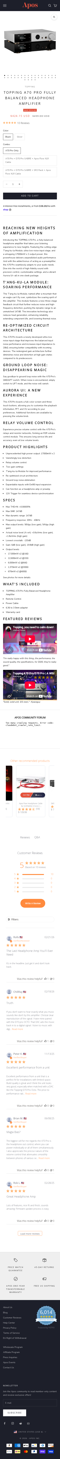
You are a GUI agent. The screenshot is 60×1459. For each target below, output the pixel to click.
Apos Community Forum (30, 717)
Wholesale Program (13, 1347)
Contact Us (8, 1367)
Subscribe (15, 1412)
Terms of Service (11, 1333)
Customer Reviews (12, 1317)
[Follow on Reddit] (20, 1423)
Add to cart (30, 195)
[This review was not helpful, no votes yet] (51, 979)
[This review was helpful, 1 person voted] (45, 979)
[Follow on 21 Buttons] (28, 1423)
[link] (46, 1318)
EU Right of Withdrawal (14, 1338)
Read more (17, 1029)
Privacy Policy (9, 1327)
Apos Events (9, 1362)
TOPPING (30, 86)
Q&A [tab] (37, 837)
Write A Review (33, 903)
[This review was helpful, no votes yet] (45, 1105)
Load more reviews (30, 1233)
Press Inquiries (10, 1357)
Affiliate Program (11, 1352)
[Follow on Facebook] (4, 1423)
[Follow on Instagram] (12, 1423)
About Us (7, 1307)
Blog (5, 1312)
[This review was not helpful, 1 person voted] (51, 1170)
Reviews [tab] (25, 837)
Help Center (9, 1322)
